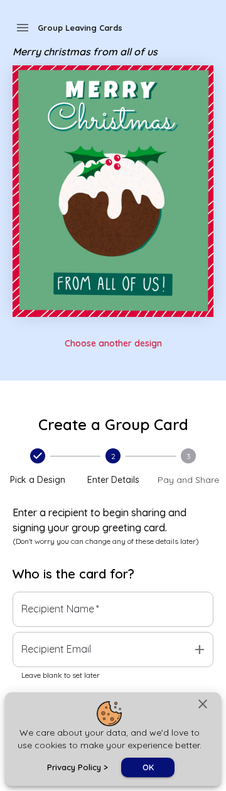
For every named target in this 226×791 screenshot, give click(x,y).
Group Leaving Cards (80, 28)
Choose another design (113, 343)
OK (148, 767)
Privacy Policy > (77, 767)
